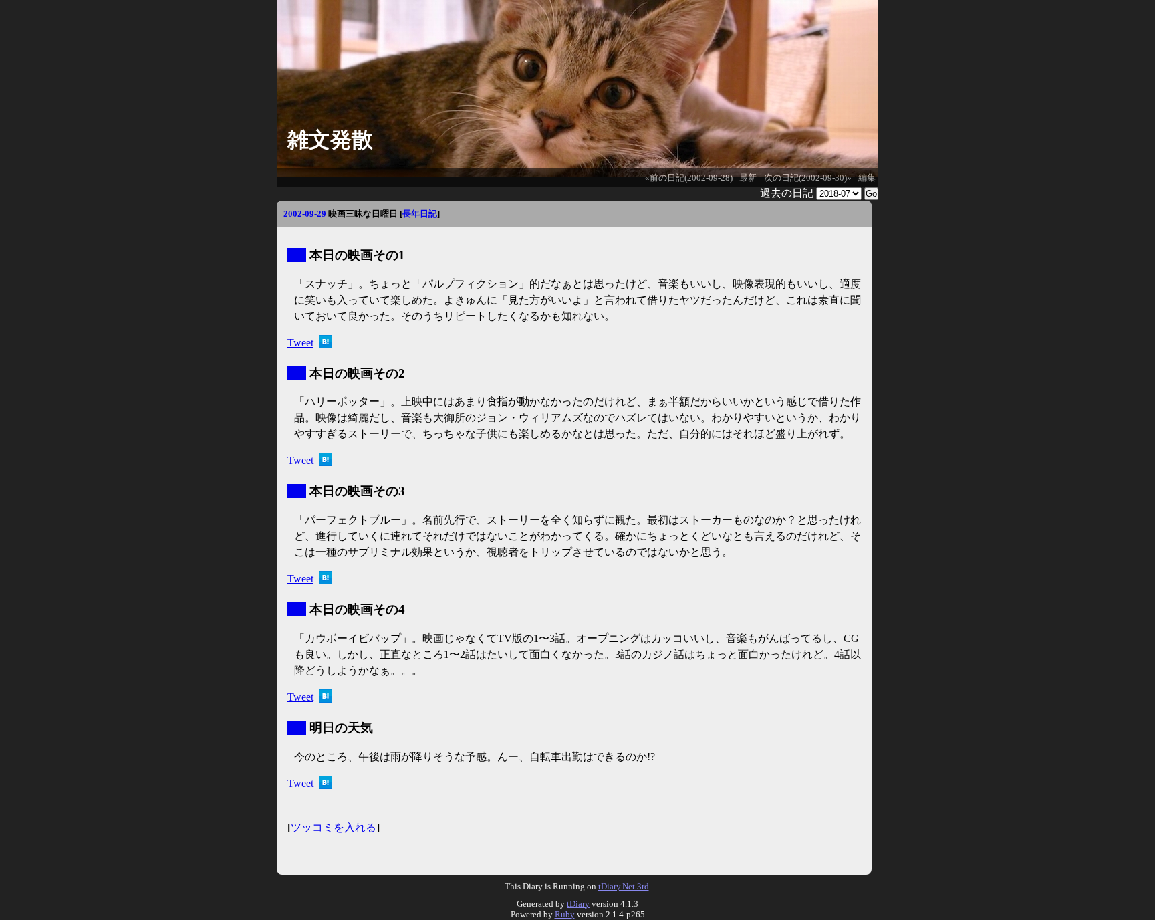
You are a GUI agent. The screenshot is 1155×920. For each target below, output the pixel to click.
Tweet (300, 342)
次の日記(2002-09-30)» (808, 178)
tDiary (578, 904)
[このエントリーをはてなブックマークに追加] (325, 344)
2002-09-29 (304, 214)
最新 (748, 178)
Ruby (565, 914)
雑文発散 (330, 140)
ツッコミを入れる (333, 827)
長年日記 (419, 214)
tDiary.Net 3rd (623, 886)
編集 (867, 178)
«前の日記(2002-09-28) (689, 178)
